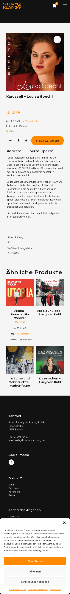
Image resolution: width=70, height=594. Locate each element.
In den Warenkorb (47, 140)
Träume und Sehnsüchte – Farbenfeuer (20, 382)
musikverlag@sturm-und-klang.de (26, 440)
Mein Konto (14, 488)
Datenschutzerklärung (38, 589)
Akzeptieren (35, 561)
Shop (11, 484)
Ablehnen (35, 571)
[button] (64, 523)
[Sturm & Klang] (12, 5)
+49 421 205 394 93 (18, 436)
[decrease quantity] (10, 140)
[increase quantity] (26, 140)
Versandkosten (32, 121)
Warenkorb (14, 491)
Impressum (55, 589)
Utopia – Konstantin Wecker (20, 314)
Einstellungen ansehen (35, 581)
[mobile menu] (65, 5)
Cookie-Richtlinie (17, 589)
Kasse (11, 495)
